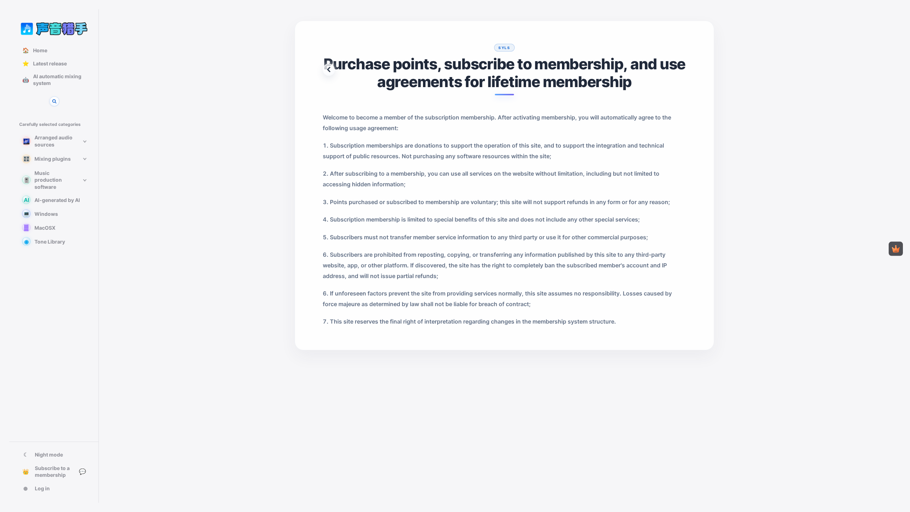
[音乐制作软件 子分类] (85, 180)
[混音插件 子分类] (85, 159)
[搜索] (54, 101)
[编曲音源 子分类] (85, 141)
